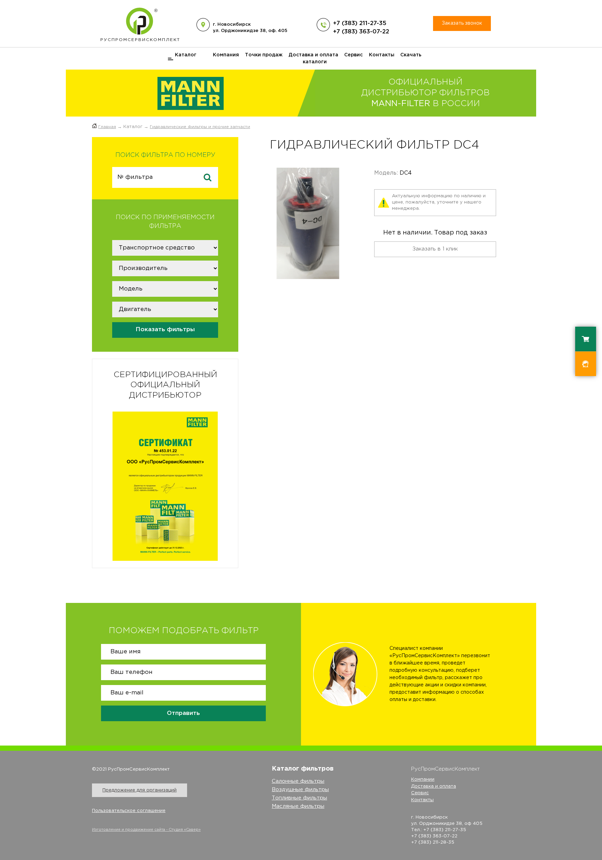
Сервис (353, 55)
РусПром (140, 40)
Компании (422, 779)
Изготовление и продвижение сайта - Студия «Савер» (146, 829)
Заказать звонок (462, 23)
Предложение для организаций (139, 790)
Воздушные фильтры (300, 789)
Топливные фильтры (299, 798)
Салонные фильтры (298, 781)
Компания (226, 55)
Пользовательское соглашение (128, 811)
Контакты (381, 55)
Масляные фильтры (298, 806)
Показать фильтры (165, 329)
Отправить (183, 713)
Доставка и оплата (313, 55)
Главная (107, 127)
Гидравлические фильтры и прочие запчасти (200, 127)
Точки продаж (264, 55)
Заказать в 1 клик (435, 249)
